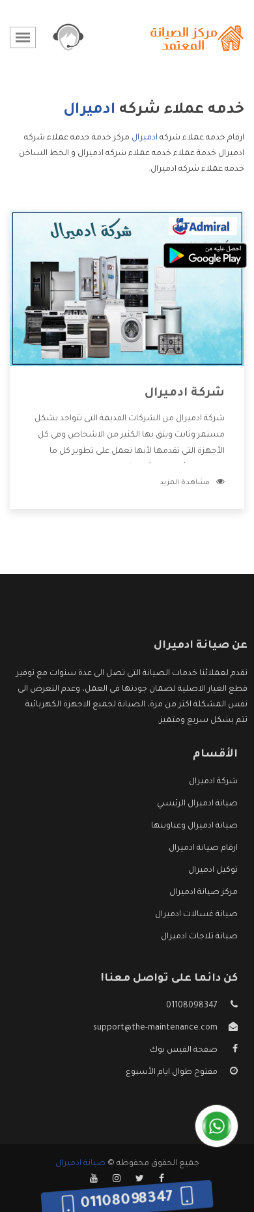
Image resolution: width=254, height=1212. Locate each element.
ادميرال (145, 138)
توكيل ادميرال (213, 870)
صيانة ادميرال (80, 1163)
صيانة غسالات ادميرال (196, 914)
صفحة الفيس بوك (184, 1050)
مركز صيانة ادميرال (203, 892)
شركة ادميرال (185, 393)
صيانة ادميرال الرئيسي (197, 804)
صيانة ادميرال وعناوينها (194, 826)
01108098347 (192, 1006)
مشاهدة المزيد (185, 483)
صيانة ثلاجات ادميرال (199, 937)
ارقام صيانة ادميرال (203, 848)
